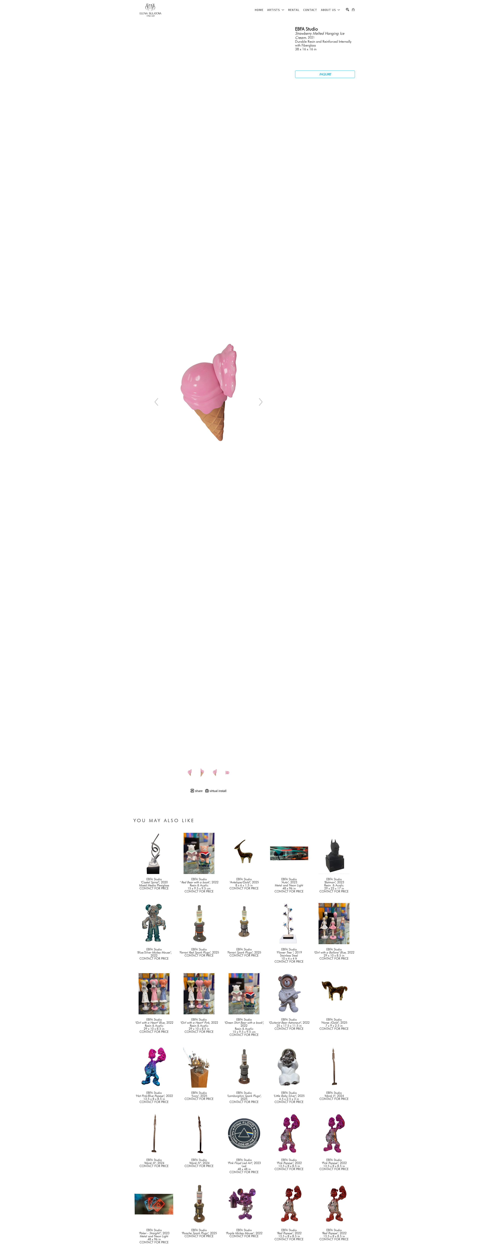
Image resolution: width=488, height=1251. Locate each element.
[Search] (347, 9)
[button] (275, 9)
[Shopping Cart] (353, 9)
